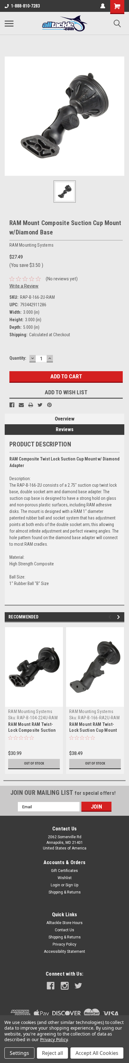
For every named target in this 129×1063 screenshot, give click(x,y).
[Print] (30, 404)
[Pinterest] (49, 404)
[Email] (21, 404)
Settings (19, 1053)
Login (55, 885)
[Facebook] (11, 404)
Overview (65, 419)
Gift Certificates (64, 871)
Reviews (65, 429)
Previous (110, 617)
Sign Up (71, 885)
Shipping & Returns (65, 892)
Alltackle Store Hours (64, 923)
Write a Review (24, 285)
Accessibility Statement (64, 951)
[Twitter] (40, 404)
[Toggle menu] (9, 23)
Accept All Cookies (96, 1053)
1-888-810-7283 (25, 5)
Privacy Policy (64, 944)
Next (119, 617)
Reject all (52, 1053)
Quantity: (17, 358)
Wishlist (65, 878)
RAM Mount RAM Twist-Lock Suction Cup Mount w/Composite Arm (93, 730)
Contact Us (64, 930)
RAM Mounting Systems (30, 711)
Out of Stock (34, 763)
